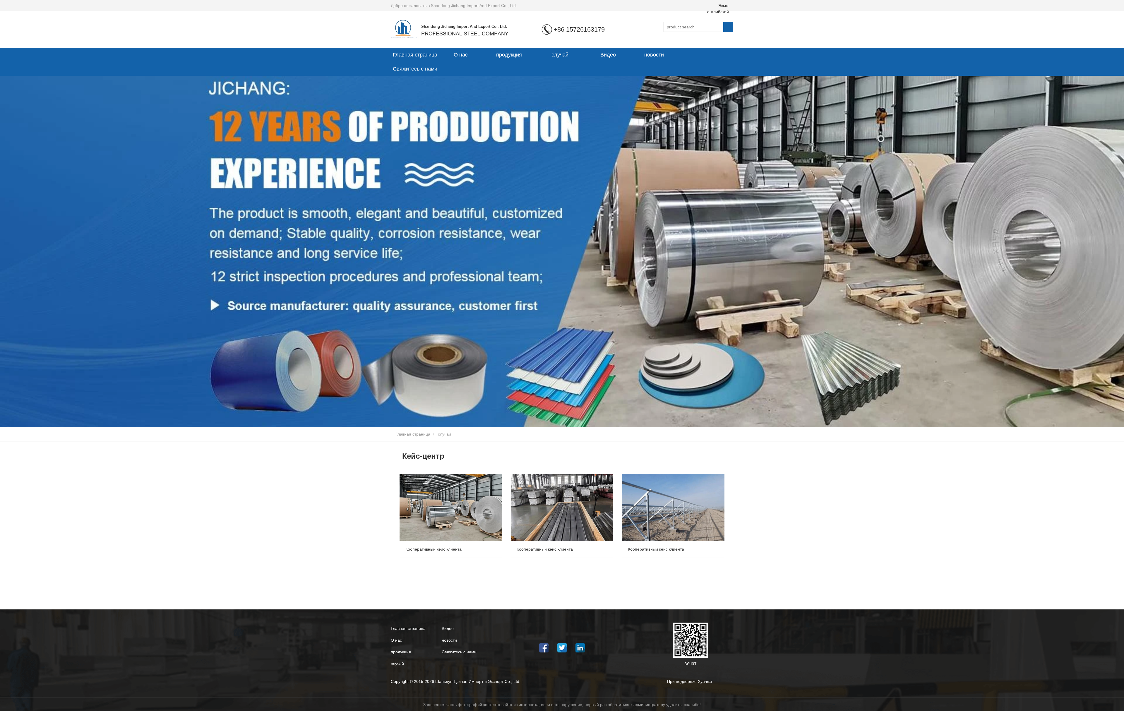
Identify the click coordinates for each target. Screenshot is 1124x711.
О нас (396, 640)
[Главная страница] (454, 29)
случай (559, 55)
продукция (401, 652)
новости (449, 640)
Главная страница (415, 55)
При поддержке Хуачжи (689, 681)
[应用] (728, 27)
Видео (608, 55)
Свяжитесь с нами (415, 69)
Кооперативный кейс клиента (433, 549)
